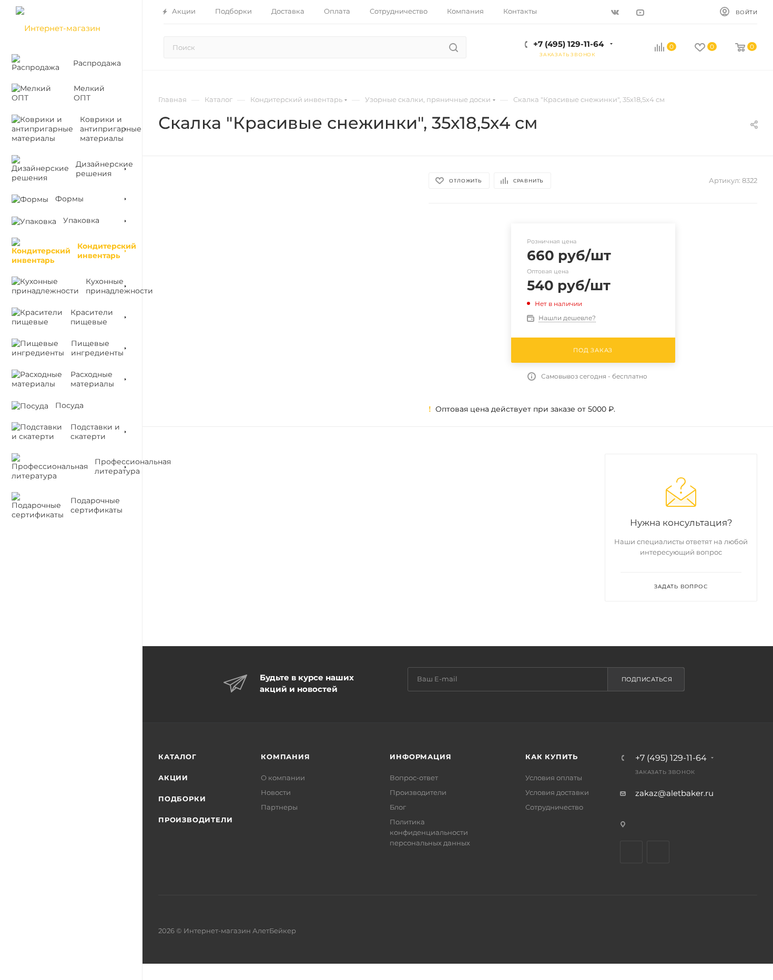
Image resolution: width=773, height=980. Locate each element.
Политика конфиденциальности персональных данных (430, 832)
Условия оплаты (553, 777)
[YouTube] (641, 12)
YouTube (658, 852)
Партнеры (279, 807)
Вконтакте (631, 852)
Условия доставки (557, 792)
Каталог (177, 756)
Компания (285, 756)
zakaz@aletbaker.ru (674, 793)
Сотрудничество (554, 807)
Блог (398, 807)
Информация (420, 756)
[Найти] (453, 47)
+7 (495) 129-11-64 (568, 44)
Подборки (182, 798)
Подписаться (647, 679)
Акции (173, 777)
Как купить (551, 756)
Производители (195, 819)
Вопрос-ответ (414, 777)
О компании (283, 777)
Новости (276, 792)
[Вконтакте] (616, 12)
